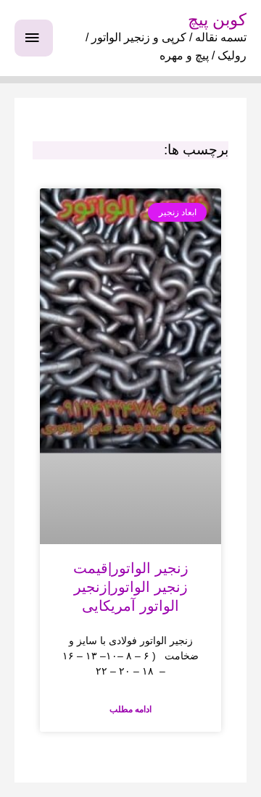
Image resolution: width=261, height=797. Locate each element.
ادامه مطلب (130, 709)
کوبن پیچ (217, 19)
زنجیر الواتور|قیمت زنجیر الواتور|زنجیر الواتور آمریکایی (130, 587)
